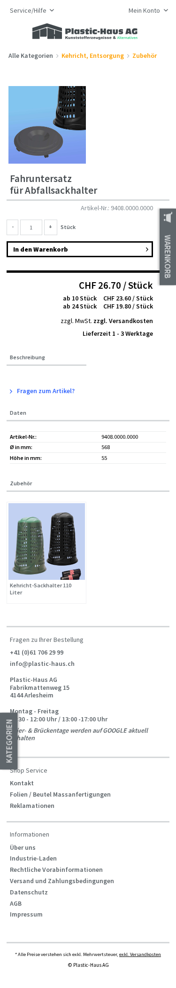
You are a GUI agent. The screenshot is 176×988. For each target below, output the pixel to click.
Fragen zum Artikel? (45, 391)
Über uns (23, 847)
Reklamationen (32, 805)
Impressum (26, 914)
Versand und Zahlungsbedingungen (62, 881)
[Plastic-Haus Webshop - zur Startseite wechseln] (85, 32)
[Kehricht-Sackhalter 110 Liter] (46, 541)
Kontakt (22, 783)
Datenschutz (29, 892)
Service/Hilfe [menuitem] (29, 11)
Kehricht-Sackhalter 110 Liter (40, 589)
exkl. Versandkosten (140, 954)
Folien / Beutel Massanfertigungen (60, 794)
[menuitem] (145, 11)
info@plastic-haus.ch (42, 663)
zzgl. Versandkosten (123, 320)
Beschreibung (27, 357)
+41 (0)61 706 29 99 (36, 652)
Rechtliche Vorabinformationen (56, 869)
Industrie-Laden (33, 858)
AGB (16, 903)
